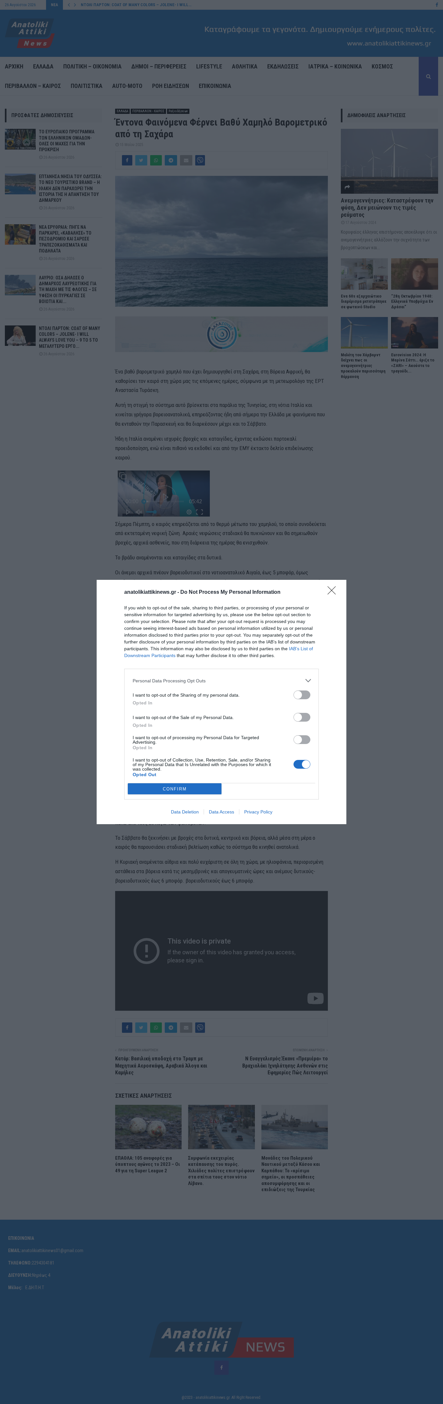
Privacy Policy (258, 811)
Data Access (221, 811)
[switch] (301, 694)
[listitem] (221, 680)
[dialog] (221, 702)
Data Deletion (185, 811)
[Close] (334, 592)
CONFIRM (175, 789)
